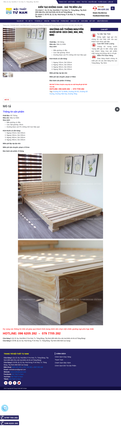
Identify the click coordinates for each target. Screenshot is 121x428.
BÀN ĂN (46, 21)
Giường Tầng (72, 94)
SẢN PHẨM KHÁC (102, 21)
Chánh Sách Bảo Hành (63, 363)
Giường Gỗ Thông (37, 25)
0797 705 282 (27, 367)
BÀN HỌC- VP (75, 21)
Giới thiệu (71, 2)
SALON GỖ (20, 21)
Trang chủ (63, 2)
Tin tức (84, 2)
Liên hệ (110, 2)
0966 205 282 (16, 367)
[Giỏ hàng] (117, 109)
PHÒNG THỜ (55, 21)
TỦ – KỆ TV (29, 21)
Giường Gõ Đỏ (74, 91)
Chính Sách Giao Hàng (63, 357)
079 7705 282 (79, 89)
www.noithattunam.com (18, 372)
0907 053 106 (38, 367)
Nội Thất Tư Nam (18, 374)
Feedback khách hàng (101, 16)
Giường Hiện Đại (61, 94)
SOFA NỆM (84, 21)
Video (78, 2)
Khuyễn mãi (92, 2)
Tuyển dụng (102, 2)
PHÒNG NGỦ (65, 21)
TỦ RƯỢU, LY (38, 21)
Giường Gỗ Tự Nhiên (60, 91)
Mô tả (7, 99)
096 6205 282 (64, 89)
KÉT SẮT (92, 21)
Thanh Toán (59, 360)
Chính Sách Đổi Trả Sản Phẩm (65, 366)
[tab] (6, 99)
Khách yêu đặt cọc (100, 13)
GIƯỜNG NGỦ (25, 25)
